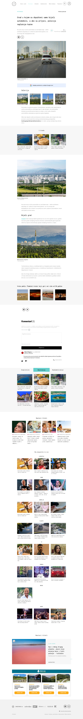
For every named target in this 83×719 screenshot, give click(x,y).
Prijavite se (41, 347)
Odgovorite (58, 360)
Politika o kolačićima (67, 714)
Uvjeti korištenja (55, 714)
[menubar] (69, 3)
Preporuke (59, 3)
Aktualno (37, 3)
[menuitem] (69, 3)
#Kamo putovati (62, 11)
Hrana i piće (23, 3)
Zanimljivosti (44, 3)
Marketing (50, 714)
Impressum (46, 714)
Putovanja (30, 3)
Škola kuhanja (52, 3)
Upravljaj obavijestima (66, 711)
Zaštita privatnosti (61, 714)
